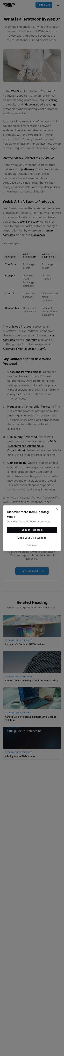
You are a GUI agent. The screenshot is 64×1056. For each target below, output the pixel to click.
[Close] (57, 509)
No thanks (32, 545)
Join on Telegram (32, 529)
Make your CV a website (32, 537)
